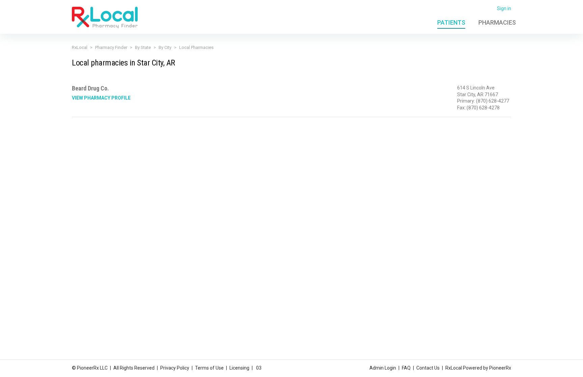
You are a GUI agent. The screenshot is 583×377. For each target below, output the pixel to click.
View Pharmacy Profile (101, 98)
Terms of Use (209, 368)
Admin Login (382, 368)
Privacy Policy (174, 368)
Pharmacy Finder (111, 47)
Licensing (239, 368)
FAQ (406, 368)
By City (165, 47)
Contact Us (428, 368)
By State (143, 47)
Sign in (504, 8)
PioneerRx (500, 368)
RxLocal (79, 47)
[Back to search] (105, 17)
